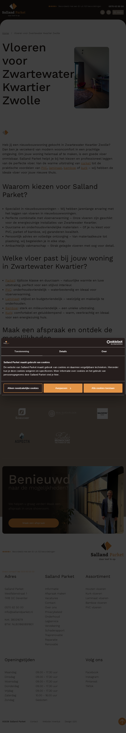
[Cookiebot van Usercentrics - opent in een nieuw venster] (109, 342)
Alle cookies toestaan (103, 388)
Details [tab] (63, 351)
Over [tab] (104, 351)
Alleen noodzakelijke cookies (23, 388)
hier (56, 374)
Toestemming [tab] (21, 351)
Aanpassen (61, 388)
